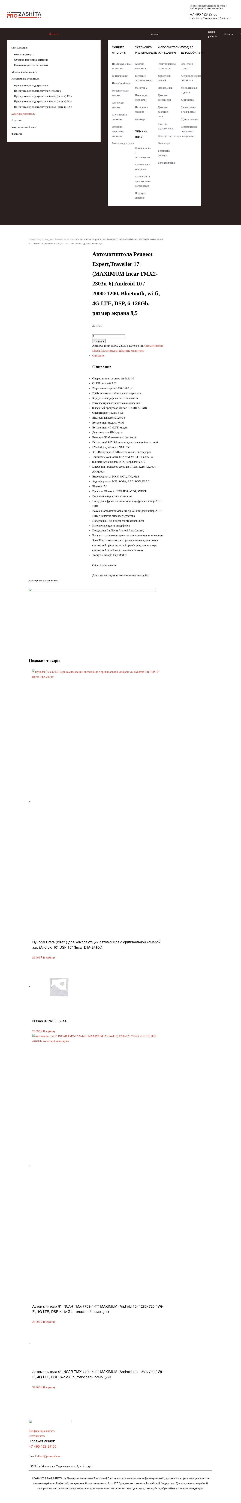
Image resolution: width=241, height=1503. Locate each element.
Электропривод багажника (166, 66)
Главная (33, 239)
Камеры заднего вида (165, 126)
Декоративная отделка (189, 90)
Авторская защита (118, 105)
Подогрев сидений (140, 195)
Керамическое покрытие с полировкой (189, 131)
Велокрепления (166, 162)
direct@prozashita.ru (49, 1456)
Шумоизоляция (189, 119)
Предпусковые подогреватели (31, 85)
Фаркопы (16, 133)
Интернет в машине (141, 109)
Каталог (53, 34)
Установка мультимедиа (146, 49)
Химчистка (187, 99)
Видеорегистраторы (166, 136)
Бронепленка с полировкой (188, 109)
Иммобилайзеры (23, 54)
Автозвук (140, 119)
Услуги (154, 34)
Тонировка (164, 143)
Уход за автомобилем (23, 127)
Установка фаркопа (164, 153)
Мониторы (141, 87)
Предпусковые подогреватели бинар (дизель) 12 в (43, 96)
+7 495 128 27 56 (204, 14)
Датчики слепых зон (164, 97)
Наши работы (212, 34)
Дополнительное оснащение (171, 49)
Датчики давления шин (163, 112)
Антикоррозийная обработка (189, 78)
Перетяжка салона (187, 66)
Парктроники (165, 87)
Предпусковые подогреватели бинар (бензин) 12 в (43, 106)
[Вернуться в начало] (24, 14)
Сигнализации (19, 47)
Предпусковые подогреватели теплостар (37, 90)
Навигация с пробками (142, 97)
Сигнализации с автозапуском (31, 65)
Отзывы (228, 34)
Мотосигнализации (120, 143)
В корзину (99, 341)
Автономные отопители (25, 78)
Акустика (16, 120)
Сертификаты (37, 1435)
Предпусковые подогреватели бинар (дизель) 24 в (43, 101)
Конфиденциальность (42, 1430)
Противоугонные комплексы (120, 66)
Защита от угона (118, 49)
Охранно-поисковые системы (31, 59)
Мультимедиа (45, 239)
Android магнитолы (141, 66)
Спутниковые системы (119, 117)
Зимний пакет (141, 133)
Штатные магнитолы (23, 113)
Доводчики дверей (164, 78)
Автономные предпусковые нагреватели (143, 181)
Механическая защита (24, 72)
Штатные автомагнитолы (143, 78)
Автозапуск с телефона (142, 167)
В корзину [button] (49, 957)
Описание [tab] (98, 355)
